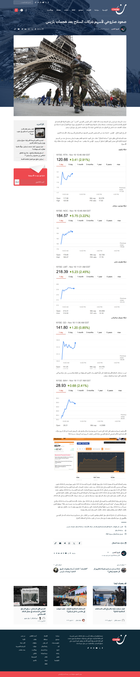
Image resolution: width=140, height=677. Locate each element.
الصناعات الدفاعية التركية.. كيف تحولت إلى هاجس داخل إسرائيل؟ (70, 610)
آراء (58, 646)
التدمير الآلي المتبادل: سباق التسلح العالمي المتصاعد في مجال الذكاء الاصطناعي (33, 611)
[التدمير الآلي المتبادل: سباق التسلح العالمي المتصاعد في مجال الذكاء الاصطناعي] (30, 596)
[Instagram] (40, 2)
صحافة (45, 639)
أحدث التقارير (33, 636)
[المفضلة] (16, 10)
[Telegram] (38, 2)
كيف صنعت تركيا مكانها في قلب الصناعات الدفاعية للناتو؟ (110, 610)
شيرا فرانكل (34, 618)
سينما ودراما (44, 653)
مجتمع (81, 10)
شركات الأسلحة (88, 527)
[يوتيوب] (66, 553)
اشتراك (17, 182)
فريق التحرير (115, 29)
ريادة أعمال (44, 646)
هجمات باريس (70, 527)
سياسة (97, 10)
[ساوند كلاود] (59, 553)
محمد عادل (117, 620)
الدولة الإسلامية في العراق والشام (103, 527)
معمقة (58, 10)
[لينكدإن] (61, 553)
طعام (46, 657)
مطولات (34, 643)
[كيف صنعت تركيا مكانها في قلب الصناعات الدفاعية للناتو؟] (109, 596)
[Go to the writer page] (123, 553)
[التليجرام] (56, 553)
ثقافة (73, 10)
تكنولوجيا (57, 660)
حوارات (35, 646)
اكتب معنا (22, 643)
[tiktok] (88, 648)
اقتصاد (89, 10)
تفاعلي (35, 653)
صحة (46, 660)
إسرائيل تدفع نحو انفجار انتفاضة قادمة (32, 159)
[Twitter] (45, 2)
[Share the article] (35, 29)
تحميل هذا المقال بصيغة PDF (114, 534)
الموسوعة (34, 657)
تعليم (58, 657)
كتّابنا (24, 639)
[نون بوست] (118, 10)
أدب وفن (45, 643)
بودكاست (50, 10)
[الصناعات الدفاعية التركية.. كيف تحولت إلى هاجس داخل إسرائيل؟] (70, 596)
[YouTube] (43, 2)
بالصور (35, 660)
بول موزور (27, 618)
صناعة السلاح (79, 527)
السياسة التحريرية (20, 646)
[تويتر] (68, 553)
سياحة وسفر (44, 650)
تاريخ (58, 650)
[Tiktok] (35, 2)
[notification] (26, 10)
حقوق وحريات (55, 643)
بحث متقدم (22, 650)
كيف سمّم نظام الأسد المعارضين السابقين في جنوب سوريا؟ (25, 131)
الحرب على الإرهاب (118, 527)
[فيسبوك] (70, 553)
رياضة (57, 653)
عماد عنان (78, 620)
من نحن (23, 636)
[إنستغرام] (63, 553)
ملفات (66, 10)
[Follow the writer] (108, 552)
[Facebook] (48, 2)
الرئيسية (104, 10)
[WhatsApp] (54, 553)
